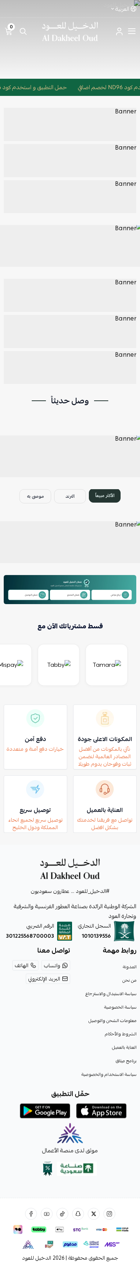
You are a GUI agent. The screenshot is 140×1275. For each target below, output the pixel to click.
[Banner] (70, 124)
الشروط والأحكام (120, 1034)
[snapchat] (78, 1214)
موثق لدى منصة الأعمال (70, 1150)
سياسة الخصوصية (120, 1007)
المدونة (129, 967)
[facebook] (31, 1214)
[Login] (119, 31)
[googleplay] (45, 1110)
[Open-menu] (131, 31)
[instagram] (109, 1214)
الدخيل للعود (36, 1258)
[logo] (70, 869)
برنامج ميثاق (125, 1061)
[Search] (23, 31)
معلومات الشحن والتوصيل (112, 1020)
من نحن (129, 980)
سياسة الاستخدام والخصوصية (108, 1074)
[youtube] (47, 1214)
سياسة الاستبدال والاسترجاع (110, 994)
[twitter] (94, 1214)
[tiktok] (62, 1214)
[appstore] (101, 1110)
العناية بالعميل (124, 1047)
